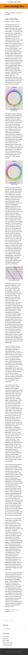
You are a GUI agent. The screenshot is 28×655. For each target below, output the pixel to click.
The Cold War (11, 19)
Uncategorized (6, 642)
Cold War (13, 611)
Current (5, 636)
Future (4, 638)
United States (16, 609)
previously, (16, 346)
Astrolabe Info (14, 2)
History (11, 609)
